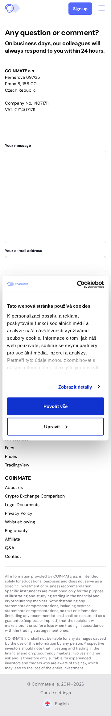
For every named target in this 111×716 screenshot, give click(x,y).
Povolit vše (55, 406)
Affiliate (12, 539)
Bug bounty (16, 530)
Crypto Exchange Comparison (35, 496)
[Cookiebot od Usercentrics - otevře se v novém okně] (78, 284)
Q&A (9, 547)
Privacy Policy (18, 513)
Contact (13, 556)
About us (14, 487)
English (62, 703)
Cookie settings (55, 692)
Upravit (52, 426)
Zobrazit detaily (75, 386)
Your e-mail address (23, 250)
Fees (9, 447)
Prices (11, 456)
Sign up (80, 8)
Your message (18, 145)
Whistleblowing (20, 522)
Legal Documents (22, 504)
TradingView (17, 465)
